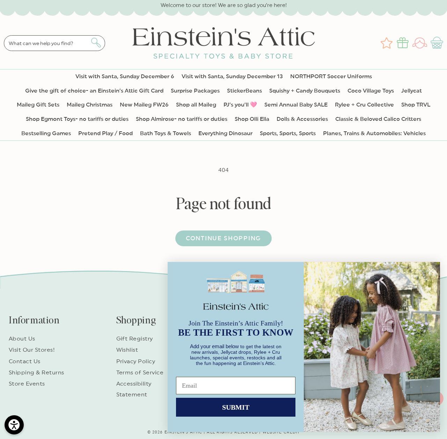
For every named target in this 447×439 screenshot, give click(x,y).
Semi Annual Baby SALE (296, 104)
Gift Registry (134, 339)
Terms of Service (140, 372)
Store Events (27, 384)
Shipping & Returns (36, 372)
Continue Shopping (223, 238)
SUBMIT (235, 407)
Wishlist (127, 350)
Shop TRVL (415, 104)
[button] (438, 43)
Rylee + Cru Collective (364, 104)
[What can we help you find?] (96, 43)
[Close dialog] (431, 271)
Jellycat (411, 90)
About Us (22, 339)
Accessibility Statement (134, 389)
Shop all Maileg (196, 104)
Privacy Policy (135, 361)
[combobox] (54, 43)
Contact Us (25, 361)
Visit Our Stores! (32, 350)
